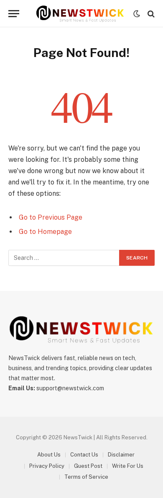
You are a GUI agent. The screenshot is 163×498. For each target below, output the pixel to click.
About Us (49, 454)
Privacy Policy (46, 466)
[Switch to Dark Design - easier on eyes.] (136, 14)
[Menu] (13, 13)
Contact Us (84, 454)
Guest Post (88, 466)
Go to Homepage (45, 232)
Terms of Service (86, 477)
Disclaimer (121, 454)
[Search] (150, 13)
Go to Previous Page (50, 217)
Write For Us (127, 466)
